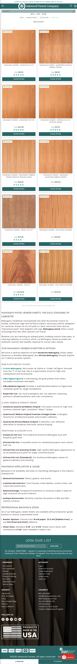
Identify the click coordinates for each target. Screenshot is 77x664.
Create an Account (45, 569)
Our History (7, 566)
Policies (5, 604)
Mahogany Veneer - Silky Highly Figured (55, 230)
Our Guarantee (9, 569)
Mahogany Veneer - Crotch (19, 285)
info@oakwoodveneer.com (49, 596)
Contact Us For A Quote (48, 606)
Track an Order (44, 574)
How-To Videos (8, 596)
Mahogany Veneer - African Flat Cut (19, 65)
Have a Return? (8, 606)
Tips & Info (6, 593)
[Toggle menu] (3, 6)
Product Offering (9, 576)
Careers (6, 571)
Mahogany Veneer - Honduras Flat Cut (19, 120)
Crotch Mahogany (12, 368)
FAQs (4, 599)
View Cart (42, 579)
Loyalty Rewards (9, 574)
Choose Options (18, 79)
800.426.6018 (44, 593)
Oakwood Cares (9, 582)
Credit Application (45, 571)
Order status (43, 576)
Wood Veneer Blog (9, 601)
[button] (57, 661)
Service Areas (8, 584)
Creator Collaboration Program (50, 609)
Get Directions (44, 604)
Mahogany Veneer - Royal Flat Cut (19, 230)
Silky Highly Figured (13, 378)
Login (40, 566)
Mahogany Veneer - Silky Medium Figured (55, 285)
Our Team (6, 579)
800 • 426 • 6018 (38, 14)
